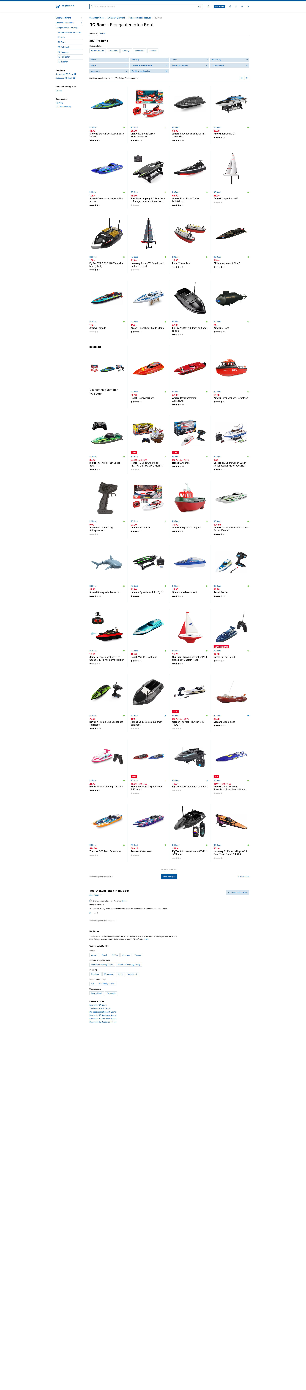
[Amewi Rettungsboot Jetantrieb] (231, 378)
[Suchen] (91, 6)
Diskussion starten (239, 892)
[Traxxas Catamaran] (148, 833)
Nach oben (244, 876)
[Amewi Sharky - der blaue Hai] (107, 574)
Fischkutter (140, 50)
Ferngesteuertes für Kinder (69, 32)
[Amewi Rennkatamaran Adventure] (190, 378)
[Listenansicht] (246, 78)
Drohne (59, 90)
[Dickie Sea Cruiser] (148, 509)
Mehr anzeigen (169, 876)
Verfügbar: (119, 78)
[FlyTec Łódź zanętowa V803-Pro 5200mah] (190, 833)
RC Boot (61, 42)
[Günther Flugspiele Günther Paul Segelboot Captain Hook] (190, 638)
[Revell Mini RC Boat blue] (148, 638)
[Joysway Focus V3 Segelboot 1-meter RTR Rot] (148, 245)
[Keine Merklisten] (242, 6)
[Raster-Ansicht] (241, 78)
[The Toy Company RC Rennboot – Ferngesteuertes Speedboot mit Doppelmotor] (148, 180)
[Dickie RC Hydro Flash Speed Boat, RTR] (107, 444)
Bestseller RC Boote (98, 1005)
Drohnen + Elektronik (65, 23)
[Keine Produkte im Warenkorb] (248, 6)
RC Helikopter (64, 57)
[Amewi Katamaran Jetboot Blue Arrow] (107, 180)
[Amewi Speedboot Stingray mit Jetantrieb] (190, 115)
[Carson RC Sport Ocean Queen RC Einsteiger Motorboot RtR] (231, 444)
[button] (124, 127)
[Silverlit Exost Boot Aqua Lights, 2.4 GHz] (107, 115)
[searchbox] (147, 71)
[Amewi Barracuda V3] (231, 115)
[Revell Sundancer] (190, 444)
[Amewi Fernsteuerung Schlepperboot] (107, 509)
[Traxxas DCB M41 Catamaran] (107, 833)
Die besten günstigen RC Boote (102, 1012)
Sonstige (126, 50)
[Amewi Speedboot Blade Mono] (148, 309)
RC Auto (61, 37)
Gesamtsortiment (63, 18)
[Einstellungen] (208, 6)
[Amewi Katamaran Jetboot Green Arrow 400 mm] (231, 509)
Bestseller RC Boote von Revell (102, 1018)
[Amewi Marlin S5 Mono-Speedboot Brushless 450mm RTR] (231, 768)
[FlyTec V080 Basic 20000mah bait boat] (148, 703)
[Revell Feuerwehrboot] (148, 378)
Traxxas (153, 50)
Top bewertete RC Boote (100, 1008)
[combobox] (107, 78)
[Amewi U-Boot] (231, 309)
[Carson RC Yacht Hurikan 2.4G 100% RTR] (190, 703)
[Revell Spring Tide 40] (231, 638)
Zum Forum (94, 895)
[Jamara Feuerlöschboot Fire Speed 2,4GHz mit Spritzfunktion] (107, 638)
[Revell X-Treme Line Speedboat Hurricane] (107, 703)
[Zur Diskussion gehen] (169, 907)
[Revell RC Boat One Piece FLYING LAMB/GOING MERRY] (148, 444)
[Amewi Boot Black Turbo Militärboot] (190, 180)
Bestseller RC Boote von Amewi (102, 1015)
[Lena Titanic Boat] (190, 245)
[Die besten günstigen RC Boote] (107, 370)
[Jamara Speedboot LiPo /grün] (148, 574)
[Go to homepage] (65, 6)
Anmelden (219, 6)
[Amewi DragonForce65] (231, 180)
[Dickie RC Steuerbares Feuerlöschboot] (148, 115)
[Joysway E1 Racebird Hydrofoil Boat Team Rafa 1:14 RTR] (231, 833)
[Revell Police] (231, 574)
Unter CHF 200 (97, 50)
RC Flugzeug (63, 52)
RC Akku (59, 103)
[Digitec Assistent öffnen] (230, 6)
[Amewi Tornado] (107, 309)
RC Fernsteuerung (63, 107)
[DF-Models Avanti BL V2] (231, 245)
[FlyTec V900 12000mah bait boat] (190, 768)
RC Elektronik (63, 47)
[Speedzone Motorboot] (190, 574)
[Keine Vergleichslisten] (236, 6)
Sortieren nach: (95, 78)
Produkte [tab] (93, 33)
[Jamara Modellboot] (231, 703)
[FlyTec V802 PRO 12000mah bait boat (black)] (107, 245)
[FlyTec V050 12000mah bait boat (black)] (190, 309)
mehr (147, 939)
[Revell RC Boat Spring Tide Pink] (107, 768)
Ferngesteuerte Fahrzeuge (67, 28)
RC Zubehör (63, 62)
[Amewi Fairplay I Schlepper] (190, 509)
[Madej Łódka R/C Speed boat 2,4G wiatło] (148, 768)
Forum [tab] (102, 33)
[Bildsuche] (199, 6)
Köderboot (113, 50)
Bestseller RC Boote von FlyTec (102, 1022)
